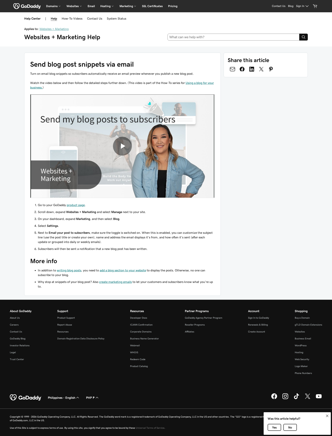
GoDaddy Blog (17, 338)
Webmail (135, 345)
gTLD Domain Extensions (308, 324)
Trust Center (17, 359)
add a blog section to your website (123, 270)
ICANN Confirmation (141, 324)
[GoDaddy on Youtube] (318, 398)
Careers (14, 324)
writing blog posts (69, 270)
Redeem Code (137, 359)
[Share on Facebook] (242, 69)
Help (54, 18)
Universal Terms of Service (150, 428)
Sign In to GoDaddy (258, 318)
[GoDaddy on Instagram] (285, 398)
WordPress (301, 345)
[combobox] (233, 37)
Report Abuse (64, 324)
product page (76, 204)
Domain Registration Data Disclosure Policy (80, 338)
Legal (13, 352)
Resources (63, 331)
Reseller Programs (195, 324)
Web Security (302, 359)
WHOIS (134, 352)
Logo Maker (301, 366)
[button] (327, 415)
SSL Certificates (152, 6)
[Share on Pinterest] (271, 69)
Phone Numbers (303, 373)
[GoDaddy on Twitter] (307, 398)
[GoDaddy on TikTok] (296, 398)
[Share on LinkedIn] (251, 69)
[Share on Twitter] (261, 69)
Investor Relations (20, 345)
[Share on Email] (232, 69)
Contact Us (94, 18)
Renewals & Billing (258, 324)
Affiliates (189, 331)
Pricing (173, 6)
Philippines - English (61, 397)
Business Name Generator (144, 338)
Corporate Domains (141, 331)
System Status (116, 18)
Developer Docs (138, 318)
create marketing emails (115, 281)
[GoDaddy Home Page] (26, 397)
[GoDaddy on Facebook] (274, 398)
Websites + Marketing (54, 28)
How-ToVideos (72, 18)
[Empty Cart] (315, 6)
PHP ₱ (90, 397)
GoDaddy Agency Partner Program (203, 318)
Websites (300, 331)
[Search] (303, 37)
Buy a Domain (302, 318)
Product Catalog (139, 366)
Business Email (303, 338)
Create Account (256, 331)
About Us (15, 318)
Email (91, 6)
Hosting (299, 352)
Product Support (66, 318)
